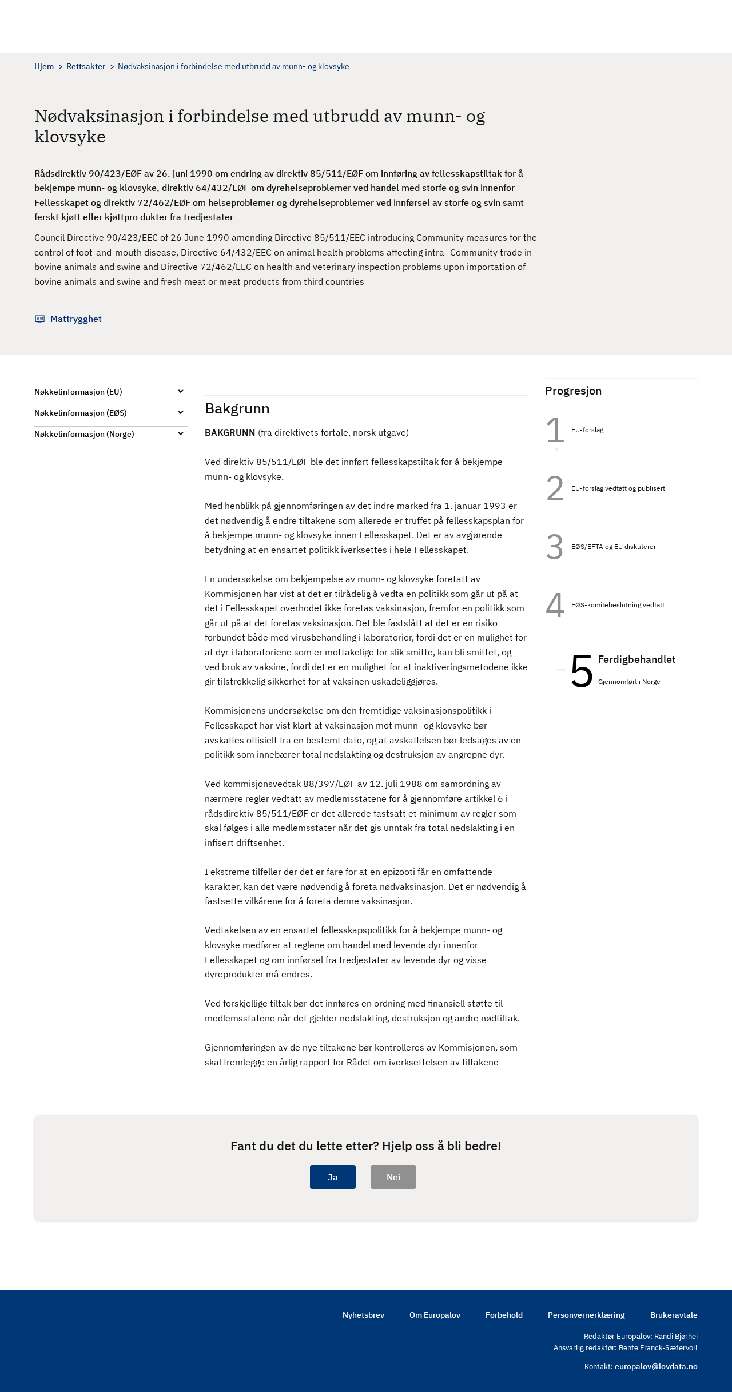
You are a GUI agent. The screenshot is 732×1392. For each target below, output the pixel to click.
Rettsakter (85, 66)
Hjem (44, 66)
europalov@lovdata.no (656, 1366)
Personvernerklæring (586, 1315)
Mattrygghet (76, 318)
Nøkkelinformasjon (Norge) (84, 434)
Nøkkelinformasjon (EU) (78, 392)
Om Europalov (434, 1315)
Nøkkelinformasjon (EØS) (80, 413)
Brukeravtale (674, 1315)
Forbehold (504, 1315)
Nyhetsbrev (363, 1315)
